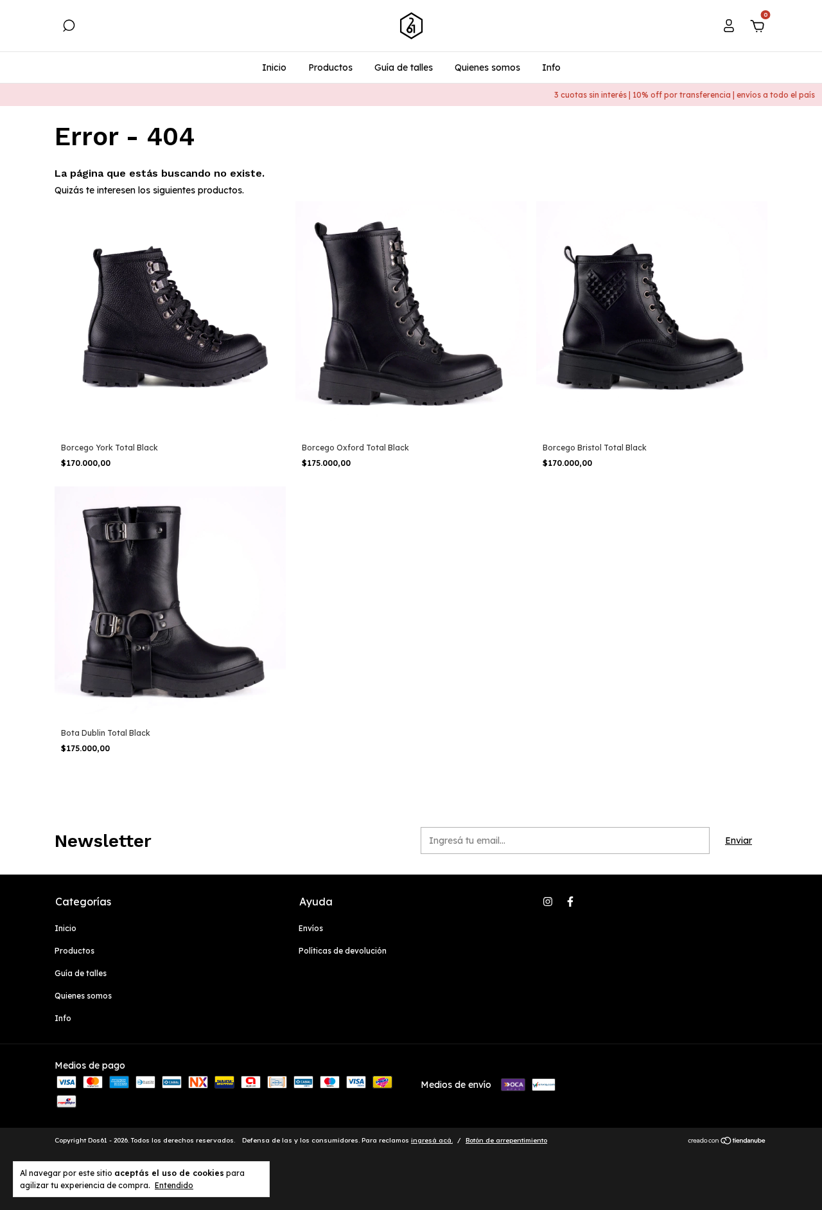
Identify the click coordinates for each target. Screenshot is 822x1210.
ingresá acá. (432, 1140)
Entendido (174, 1185)
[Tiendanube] (727, 1142)
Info (551, 67)
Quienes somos (487, 67)
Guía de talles (403, 67)
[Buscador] (69, 27)
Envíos (311, 928)
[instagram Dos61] (548, 901)
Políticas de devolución (343, 951)
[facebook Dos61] (570, 901)
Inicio (274, 67)
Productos (330, 67)
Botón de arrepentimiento (506, 1140)
